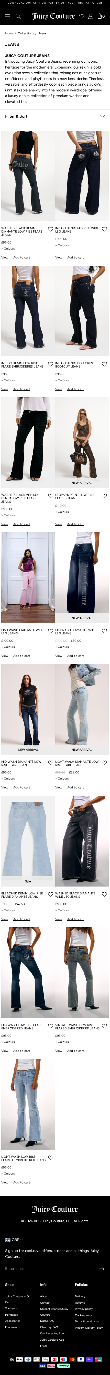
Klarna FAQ (47, 1321)
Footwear (11, 1327)
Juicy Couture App (52, 1339)
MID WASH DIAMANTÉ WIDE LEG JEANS (75, 632)
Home (9, 33)
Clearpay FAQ (49, 1327)
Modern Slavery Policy (89, 1327)
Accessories (12, 1321)
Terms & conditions (87, 1321)
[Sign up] (102, 1269)
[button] (50, 229)
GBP (12, 1240)
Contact (45, 1302)
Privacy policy (84, 1309)
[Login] (90, 16)
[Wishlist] (81, 16)
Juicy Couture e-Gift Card (18, 1299)
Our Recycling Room (53, 1333)
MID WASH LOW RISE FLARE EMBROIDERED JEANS (21, 1027)
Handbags (11, 1314)
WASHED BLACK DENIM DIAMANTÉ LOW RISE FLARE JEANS (21, 232)
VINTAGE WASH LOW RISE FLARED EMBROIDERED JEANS (77, 1027)
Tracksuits (11, 1308)
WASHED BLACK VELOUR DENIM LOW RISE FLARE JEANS (19, 498)
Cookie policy (83, 1315)
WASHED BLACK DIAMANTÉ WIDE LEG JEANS (75, 895)
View (4, 257)
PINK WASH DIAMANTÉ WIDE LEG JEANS (22, 632)
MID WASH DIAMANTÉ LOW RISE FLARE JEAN (21, 763)
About (44, 1296)
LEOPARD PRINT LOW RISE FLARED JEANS (74, 496)
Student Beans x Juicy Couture (54, 1311)
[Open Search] (18, 16)
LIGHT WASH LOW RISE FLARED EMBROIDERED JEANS (23, 1158)
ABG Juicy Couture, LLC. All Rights (61, 1221)
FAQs (43, 1345)
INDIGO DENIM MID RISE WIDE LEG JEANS (77, 230)
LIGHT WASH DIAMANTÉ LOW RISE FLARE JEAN (77, 763)
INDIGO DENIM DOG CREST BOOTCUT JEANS (75, 365)
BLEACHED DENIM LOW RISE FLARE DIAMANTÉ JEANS (22, 895)
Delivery (80, 1296)
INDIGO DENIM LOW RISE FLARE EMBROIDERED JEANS (22, 365)
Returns (80, 1302)
